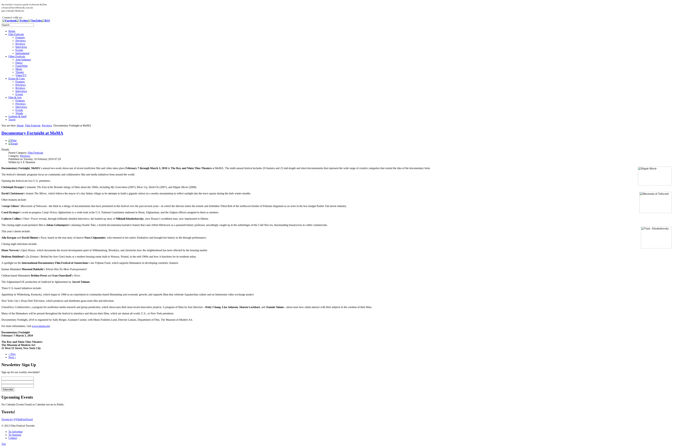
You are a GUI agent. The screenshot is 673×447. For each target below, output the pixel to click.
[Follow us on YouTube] (35, 20)
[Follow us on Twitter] (22, 20)
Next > (12, 357)
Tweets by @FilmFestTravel (17, 419)
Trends (19, 113)
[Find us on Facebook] (9, 20)
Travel (11, 119)
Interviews (21, 46)
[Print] (12, 140)
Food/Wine (21, 65)
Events (19, 50)
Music (18, 69)
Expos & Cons (16, 78)
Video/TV (21, 75)
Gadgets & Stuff (17, 116)
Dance (19, 62)
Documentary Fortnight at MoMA (32, 133)
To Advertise (15, 431)
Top (3, 443)
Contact (12, 437)
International (22, 53)
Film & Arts (15, 97)
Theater (19, 72)
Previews (20, 40)
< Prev (12, 354)
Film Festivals (16, 34)
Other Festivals (16, 56)
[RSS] (46, 20)
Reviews (20, 43)
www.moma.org (41, 326)
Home (11, 31)
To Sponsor (14, 434)
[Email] (13, 143)
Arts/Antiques (23, 59)
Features (20, 37)
